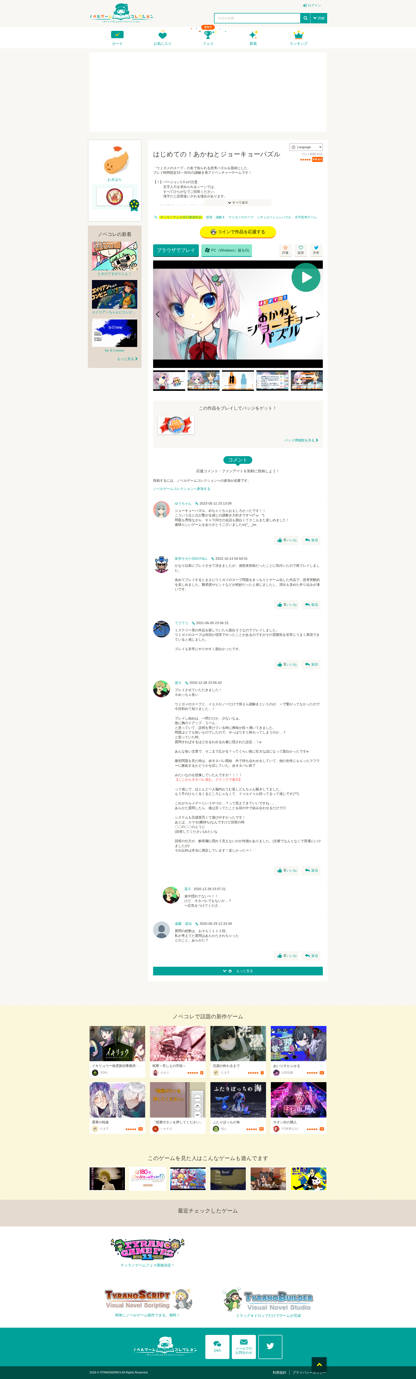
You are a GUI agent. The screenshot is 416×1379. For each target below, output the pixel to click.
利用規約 (279, 1372)
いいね (287, 540)
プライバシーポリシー (309, 1372)
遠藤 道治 (183, 924)
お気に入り (163, 43)
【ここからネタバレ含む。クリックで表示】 (208, 779)
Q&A (217, 1345)
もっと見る (125, 359)
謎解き (220, 217)
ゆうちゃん (183, 503)
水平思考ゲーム (306, 217)
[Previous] (158, 314)
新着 (253, 43)
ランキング (299, 43)
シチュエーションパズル (274, 217)
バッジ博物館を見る (299, 440)
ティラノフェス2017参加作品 (181, 217)
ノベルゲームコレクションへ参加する (181, 489)
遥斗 (178, 683)
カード (117, 43)
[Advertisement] (208, 92)
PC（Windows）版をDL (227, 250)
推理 (209, 217)
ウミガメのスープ (241, 217)
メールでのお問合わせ (243, 1345)
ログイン (314, 5)
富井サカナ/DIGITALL (191, 558)
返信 (311, 540)
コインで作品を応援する (241, 231)
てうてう (181, 623)
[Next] (317, 314)
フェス (208, 43)
